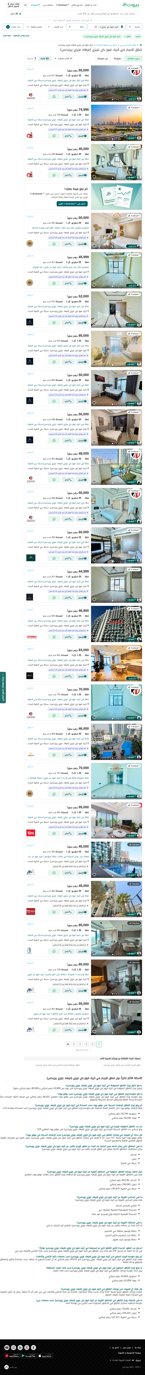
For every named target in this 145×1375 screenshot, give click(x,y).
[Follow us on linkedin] (20, 1347)
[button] (134, 27)
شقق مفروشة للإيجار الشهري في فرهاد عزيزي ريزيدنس (58, 1065)
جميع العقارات (133, 58)
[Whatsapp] (54, 96)
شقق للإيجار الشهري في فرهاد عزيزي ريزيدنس (121, 1065)
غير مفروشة (102, 58)
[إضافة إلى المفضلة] (94, 98)
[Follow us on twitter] (26, 1347)
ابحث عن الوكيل (91, 5)
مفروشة (117, 58)
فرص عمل (127, 1348)
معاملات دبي (48, 5)
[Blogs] (36, 5)
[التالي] (67, 1044)
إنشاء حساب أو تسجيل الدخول (13, 5)
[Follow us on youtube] (6, 1347)
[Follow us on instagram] (13, 1347)
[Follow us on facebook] (33, 1347)
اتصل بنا (115, 1348)
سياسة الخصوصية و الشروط (129, 1353)
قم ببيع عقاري (76, 5)
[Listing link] (83, 83)
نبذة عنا (138, 1348)
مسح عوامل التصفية (21, 35)
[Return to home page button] (130, 5)
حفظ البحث (7, 35)
